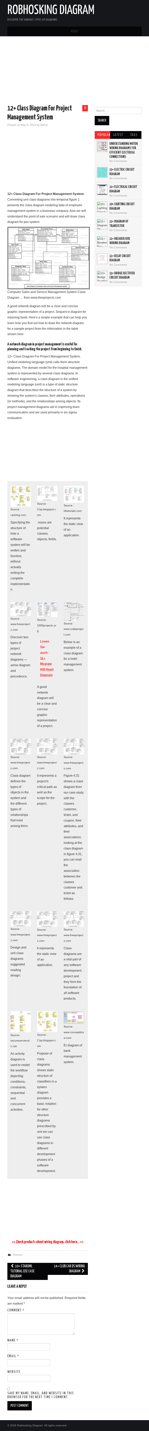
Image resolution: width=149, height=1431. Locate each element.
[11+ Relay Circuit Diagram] (102, 259)
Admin (44, 124)
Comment (16, 1310)
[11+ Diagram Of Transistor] (102, 224)
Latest (118, 135)
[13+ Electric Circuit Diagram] (102, 172)
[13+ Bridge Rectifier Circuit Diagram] (102, 276)
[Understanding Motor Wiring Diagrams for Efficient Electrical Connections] (102, 146)
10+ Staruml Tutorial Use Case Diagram (22, 1271)
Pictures (18, 1254)
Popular (104, 135)
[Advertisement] (75, 71)
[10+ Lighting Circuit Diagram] (102, 207)
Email (13, 1356)
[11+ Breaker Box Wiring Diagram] (102, 241)
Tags (133, 135)
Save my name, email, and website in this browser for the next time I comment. (40, 1395)
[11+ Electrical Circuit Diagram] (102, 190)
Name (13, 1340)
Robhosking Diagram (50, 10)
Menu (74, 31)
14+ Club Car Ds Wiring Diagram (69, 1268)
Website (13, 1372)
